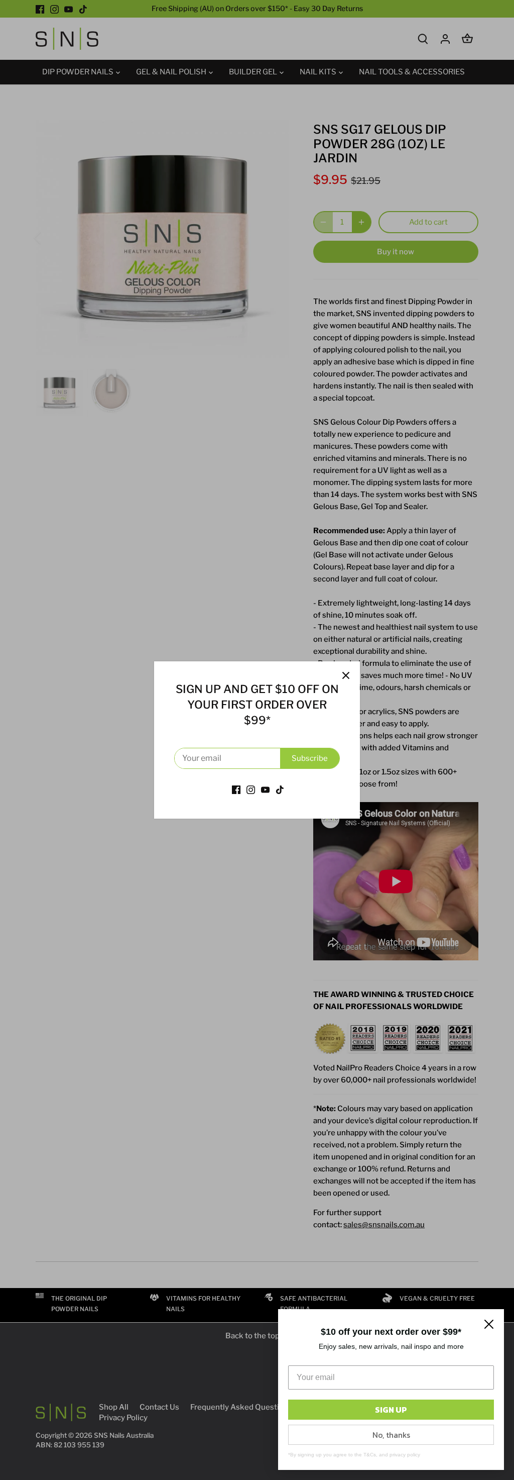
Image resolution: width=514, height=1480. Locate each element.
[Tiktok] (280, 789)
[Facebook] (236, 789)
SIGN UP (391, 1410)
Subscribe (310, 758)
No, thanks (391, 1435)
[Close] (346, 675)
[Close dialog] (489, 1324)
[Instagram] (250, 789)
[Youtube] (265, 789)
